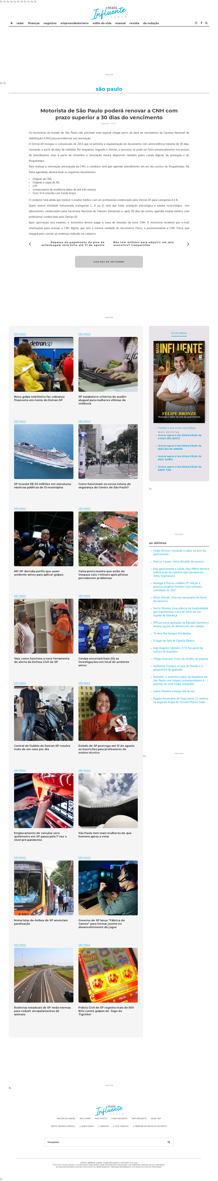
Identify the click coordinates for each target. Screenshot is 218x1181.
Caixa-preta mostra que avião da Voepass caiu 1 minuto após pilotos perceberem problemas (103, 575)
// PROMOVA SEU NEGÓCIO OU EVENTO (150, 1126)
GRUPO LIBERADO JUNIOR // (63, 1126)
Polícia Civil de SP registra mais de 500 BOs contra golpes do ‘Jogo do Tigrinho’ (106, 1011)
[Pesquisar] (206, 23)
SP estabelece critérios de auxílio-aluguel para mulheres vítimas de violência (102, 400)
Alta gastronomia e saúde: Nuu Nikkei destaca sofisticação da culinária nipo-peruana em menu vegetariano (181, 572)
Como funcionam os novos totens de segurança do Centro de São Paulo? (104, 485)
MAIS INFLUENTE (139, 1118)
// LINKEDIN (103, 1126)
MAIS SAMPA (85, 1118)
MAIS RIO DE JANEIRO (66, 1118)
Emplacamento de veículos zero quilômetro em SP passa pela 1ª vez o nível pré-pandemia (40, 836)
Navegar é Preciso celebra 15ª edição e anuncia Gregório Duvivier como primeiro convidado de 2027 (177, 586)
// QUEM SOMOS (87, 1126)
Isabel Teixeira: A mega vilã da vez (174, 691)
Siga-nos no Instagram (109, 261)
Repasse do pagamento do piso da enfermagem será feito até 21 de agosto (73, 244)
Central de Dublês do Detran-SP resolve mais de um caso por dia (42, 747)
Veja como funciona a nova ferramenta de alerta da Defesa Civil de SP (41, 660)
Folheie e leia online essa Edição (177, 428)
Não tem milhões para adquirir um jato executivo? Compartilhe (143, 244)
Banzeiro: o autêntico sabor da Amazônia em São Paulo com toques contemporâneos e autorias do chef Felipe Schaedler (180, 680)
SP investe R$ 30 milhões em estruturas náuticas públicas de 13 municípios (42, 485)
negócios (50, 23)
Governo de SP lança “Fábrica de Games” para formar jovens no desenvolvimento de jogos (101, 924)
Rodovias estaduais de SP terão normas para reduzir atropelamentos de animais (42, 1011)
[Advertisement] (109, 51)
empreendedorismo (75, 23)
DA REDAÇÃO (151, 23)
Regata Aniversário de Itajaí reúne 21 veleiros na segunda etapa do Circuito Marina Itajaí (180, 700)
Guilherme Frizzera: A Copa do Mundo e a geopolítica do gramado (178, 667)
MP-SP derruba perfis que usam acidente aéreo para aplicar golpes (38, 573)
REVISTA (134, 23)
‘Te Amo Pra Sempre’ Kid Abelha (172, 633)
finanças (34, 23)
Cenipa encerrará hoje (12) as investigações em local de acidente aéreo (103, 662)
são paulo (84, 334)
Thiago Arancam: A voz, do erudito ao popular (180, 659)
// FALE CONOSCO (121, 1126)
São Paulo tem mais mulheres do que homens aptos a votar (105, 834)
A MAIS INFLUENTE (119, 1118)
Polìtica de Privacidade (151, 1167)
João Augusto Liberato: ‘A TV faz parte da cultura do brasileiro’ (178, 649)
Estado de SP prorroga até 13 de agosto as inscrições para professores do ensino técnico (106, 749)
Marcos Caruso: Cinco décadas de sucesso (178, 561)
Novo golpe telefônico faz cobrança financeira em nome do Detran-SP (39, 398)
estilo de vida (102, 23)
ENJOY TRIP (156, 1118)
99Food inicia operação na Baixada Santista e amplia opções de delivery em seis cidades (181, 624)
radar (20, 23)
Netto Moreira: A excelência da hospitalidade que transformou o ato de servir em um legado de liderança (180, 611)
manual (120, 23)
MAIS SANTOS (101, 1118)
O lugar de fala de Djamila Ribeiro (174, 640)
